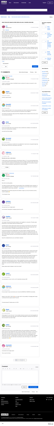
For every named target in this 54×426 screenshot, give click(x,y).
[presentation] (3, 369)
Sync (3, 61)
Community (24, 2)
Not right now (44, 82)
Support (44, 2)
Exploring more (44, 78)
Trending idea (11, 173)
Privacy (28, 414)
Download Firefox (19, 399)
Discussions (16, 2)
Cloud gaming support (48, 28)
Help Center (32, 399)
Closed (43, 85)
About (2, 399)
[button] (3, 66)
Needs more (44, 75)
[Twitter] (46, 399)
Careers (2, 404)
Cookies (33, 414)
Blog (16, 406)
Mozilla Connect (4, 2)
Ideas (10, 2)
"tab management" (6, 63)
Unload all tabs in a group (46, 105)
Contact (39, 414)
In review (43, 76)
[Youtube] (51, 399)
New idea (43, 71)
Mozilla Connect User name (49, 53)
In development (45, 80)
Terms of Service (21, 414)
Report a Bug (32, 401)
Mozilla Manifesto (4, 401)
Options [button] (37, 26)
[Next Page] (25, 360)
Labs (30, 2)
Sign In (50, 2)
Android (17, 402)
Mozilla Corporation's (6, 417)
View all (44, 62)
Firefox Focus (18, 404)
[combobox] (27, 10)
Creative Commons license (38, 418)
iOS (16, 401)
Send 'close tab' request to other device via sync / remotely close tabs (16, 22)
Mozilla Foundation (4, 402)
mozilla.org (13, 414)
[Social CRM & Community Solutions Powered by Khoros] (50, 423)
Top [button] (2, 423)
